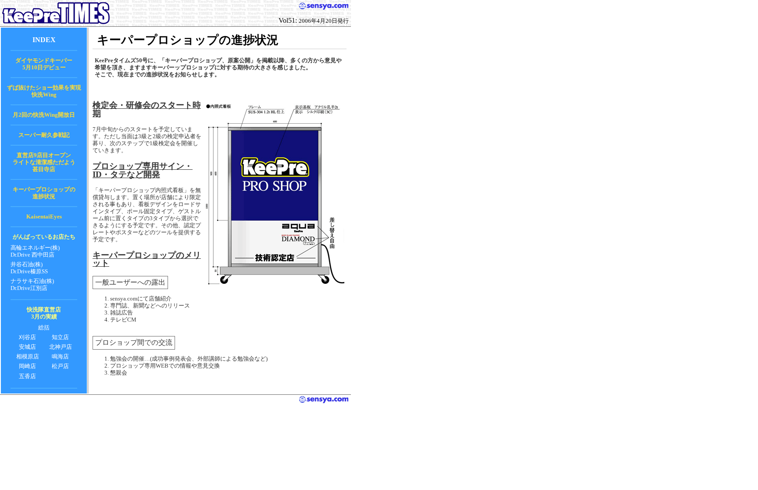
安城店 (27, 346)
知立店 (60, 337)
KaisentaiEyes (44, 216)
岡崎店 (27, 366)
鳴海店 (60, 356)
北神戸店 (60, 346)
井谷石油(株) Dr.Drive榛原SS (29, 268)
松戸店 (60, 366)
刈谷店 (27, 337)
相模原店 (27, 356)
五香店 (27, 376)
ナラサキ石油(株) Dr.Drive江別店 (32, 284)
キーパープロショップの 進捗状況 (44, 193)
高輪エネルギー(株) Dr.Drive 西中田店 (35, 251)
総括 (44, 327)
